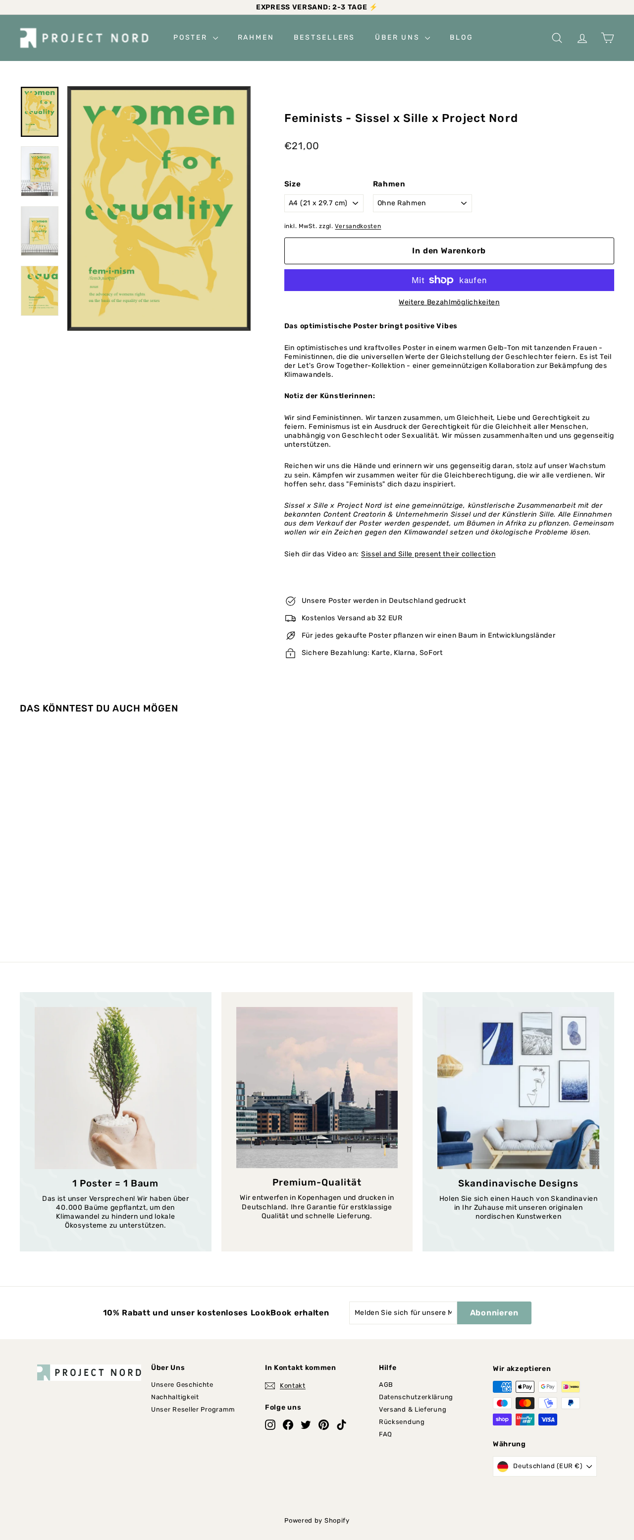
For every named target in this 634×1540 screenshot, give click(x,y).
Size (292, 183)
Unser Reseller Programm (193, 1409)
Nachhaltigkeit (175, 1397)
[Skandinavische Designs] (518, 1088)
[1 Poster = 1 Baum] (116, 1088)
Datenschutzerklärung (416, 1397)
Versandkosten (358, 226)
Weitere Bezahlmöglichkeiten (449, 302)
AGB (386, 1384)
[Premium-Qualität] (317, 1087)
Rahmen (256, 37)
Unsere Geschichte (182, 1384)
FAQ (385, 1434)
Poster (192, 37)
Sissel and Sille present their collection (428, 554)
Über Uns (399, 37)
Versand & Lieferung (412, 1409)
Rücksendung (402, 1421)
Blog (461, 37)
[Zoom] (159, 208)
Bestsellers (324, 37)
